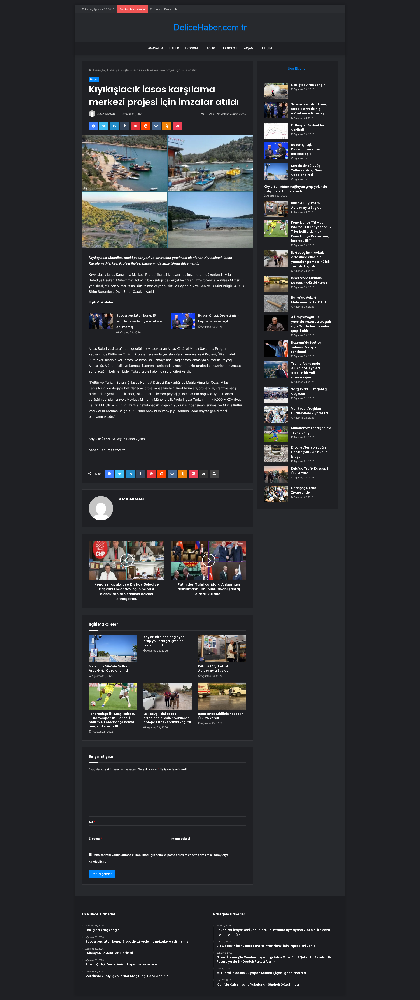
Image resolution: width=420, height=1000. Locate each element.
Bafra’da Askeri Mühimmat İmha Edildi (309, 299)
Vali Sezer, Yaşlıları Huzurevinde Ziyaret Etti (310, 410)
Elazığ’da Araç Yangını (308, 85)
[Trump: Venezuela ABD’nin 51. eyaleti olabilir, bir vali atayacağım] (276, 369)
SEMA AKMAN (106, 114)
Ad (92, 822)
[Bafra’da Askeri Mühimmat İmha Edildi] (276, 303)
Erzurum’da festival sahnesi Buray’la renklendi (306, 347)
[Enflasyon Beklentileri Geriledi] (276, 131)
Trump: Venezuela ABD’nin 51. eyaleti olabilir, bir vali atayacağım (305, 370)
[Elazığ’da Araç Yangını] (276, 91)
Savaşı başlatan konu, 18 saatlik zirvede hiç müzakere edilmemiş (139, 321)
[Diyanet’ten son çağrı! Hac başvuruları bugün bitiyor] (276, 453)
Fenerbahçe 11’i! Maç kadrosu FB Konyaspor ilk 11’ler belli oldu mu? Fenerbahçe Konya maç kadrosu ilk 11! (112, 720)
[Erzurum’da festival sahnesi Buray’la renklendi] (276, 348)
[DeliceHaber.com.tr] (210, 27)
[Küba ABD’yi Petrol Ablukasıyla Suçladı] (222, 648)
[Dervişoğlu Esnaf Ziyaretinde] (276, 494)
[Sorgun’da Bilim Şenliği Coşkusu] (276, 395)
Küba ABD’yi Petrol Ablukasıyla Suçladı (213, 668)
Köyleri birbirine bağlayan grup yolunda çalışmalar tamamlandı (164, 641)
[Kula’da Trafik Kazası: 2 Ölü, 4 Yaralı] (276, 474)
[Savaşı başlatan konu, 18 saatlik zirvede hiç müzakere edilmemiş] (101, 321)
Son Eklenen (297, 68)
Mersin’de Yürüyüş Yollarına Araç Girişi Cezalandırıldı (111, 668)
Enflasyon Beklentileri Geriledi (170, 9)
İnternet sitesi (180, 838)
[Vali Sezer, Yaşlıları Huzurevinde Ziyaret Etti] (276, 414)
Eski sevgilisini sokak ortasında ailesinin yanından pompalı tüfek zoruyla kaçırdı (167, 718)
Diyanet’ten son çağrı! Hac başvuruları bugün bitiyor (309, 452)
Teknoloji (229, 48)
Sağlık (210, 48)
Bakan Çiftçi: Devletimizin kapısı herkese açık (306, 149)
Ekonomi (192, 48)
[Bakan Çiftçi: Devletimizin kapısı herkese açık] (183, 321)
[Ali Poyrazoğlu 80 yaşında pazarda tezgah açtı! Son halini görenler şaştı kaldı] (276, 323)
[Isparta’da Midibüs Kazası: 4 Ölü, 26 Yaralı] (222, 696)
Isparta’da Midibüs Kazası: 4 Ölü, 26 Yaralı (221, 716)
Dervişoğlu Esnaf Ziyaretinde (304, 490)
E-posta (95, 838)
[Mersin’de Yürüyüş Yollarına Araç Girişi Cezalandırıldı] (113, 648)
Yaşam (248, 48)
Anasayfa (155, 48)
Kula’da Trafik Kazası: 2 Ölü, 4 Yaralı (309, 470)
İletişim (266, 48)
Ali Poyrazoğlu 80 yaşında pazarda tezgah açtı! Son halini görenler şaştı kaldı (311, 324)
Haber (174, 48)
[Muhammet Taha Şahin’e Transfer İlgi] (276, 434)
